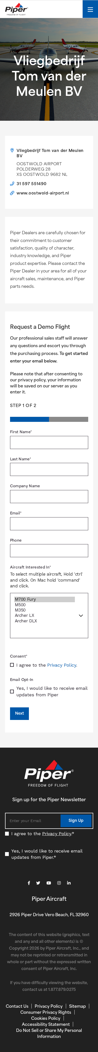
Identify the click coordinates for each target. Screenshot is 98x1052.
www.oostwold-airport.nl (43, 193)
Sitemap (77, 1007)
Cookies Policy (45, 1019)
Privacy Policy (61, 665)
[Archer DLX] (44, 621)
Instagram (59, 883)
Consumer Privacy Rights (45, 1013)
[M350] (44, 610)
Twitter (38, 883)
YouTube (48, 883)
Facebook (28, 883)
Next (19, 714)
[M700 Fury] (44, 599)
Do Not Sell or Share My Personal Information (49, 1034)
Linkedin (69, 883)
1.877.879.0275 (62, 990)
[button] (76, 821)
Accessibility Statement (46, 1025)
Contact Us (17, 1007)
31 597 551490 (32, 184)
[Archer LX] (44, 615)
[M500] (44, 605)
